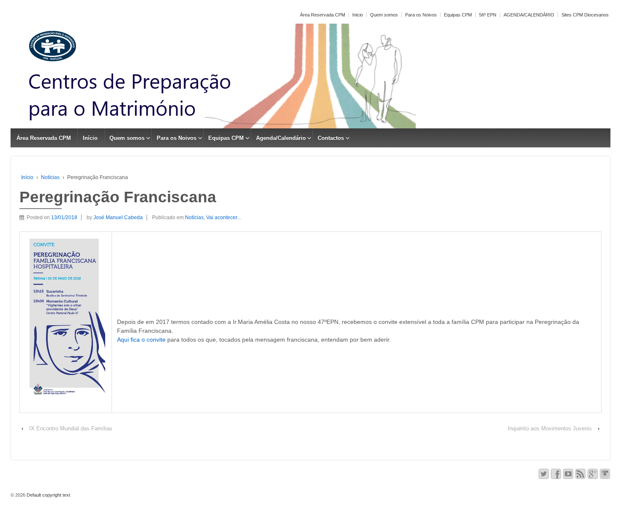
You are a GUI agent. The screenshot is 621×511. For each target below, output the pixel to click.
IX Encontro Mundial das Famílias (70, 428)
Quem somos (384, 14)
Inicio (357, 14)
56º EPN (487, 14)
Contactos (331, 138)
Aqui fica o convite (141, 339)
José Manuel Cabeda (118, 217)
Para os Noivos (421, 14)
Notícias (50, 177)
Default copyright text (47, 494)
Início (90, 138)
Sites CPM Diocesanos (585, 14)
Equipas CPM (458, 14)
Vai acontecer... (223, 217)
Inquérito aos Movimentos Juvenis (550, 428)
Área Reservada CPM (322, 14)
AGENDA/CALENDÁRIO (529, 14)
